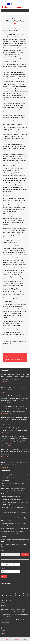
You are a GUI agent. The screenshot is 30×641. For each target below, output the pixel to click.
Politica (6, 30)
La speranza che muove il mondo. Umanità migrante (14, 528)
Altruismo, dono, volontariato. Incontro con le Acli (14, 475)
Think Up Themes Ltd (12, 639)
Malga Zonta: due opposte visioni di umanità (12, 531)
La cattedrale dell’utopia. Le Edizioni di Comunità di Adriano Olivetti (15, 514)
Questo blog (4, 628)
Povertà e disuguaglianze (14, 30)
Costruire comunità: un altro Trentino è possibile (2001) (13, 484)
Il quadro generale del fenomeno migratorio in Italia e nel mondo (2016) (15, 503)
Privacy (3, 633)
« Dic (2, 602)
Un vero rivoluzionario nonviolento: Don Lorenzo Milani (14, 545)
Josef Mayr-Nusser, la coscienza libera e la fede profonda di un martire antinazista (13, 508)
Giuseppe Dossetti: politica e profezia (11, 496)
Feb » (4, 602)
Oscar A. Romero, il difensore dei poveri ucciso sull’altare (13, 535)
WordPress (24, 639)
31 (15, 600)
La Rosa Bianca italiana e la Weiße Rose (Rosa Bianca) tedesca (13, 524)
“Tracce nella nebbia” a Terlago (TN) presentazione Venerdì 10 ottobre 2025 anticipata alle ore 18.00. (14, 429)
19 (23, 595)
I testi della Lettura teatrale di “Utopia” (11, 499)
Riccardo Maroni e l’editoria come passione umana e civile (15, 540)
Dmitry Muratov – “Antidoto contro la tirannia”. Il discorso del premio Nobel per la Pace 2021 (14, 490)
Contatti (3, 630)
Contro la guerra (5, 480)
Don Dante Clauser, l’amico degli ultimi (11, 494)
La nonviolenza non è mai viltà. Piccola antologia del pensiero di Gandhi (15, 519)
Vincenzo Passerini (8, 29)
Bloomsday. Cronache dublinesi (9, 477)
